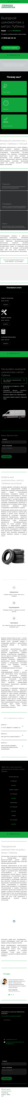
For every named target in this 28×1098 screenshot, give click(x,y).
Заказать (5, 304)
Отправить (6, 1078)
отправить (6, 456)
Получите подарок (11, 48)
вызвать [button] (13, 785)
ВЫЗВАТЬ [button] (13, 798)
